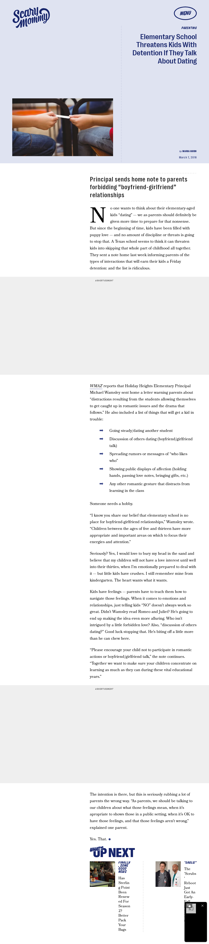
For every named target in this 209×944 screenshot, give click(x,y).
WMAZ (96, 386)
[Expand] (189, 905)
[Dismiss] (202, 905)
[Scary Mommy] (31, 17)
